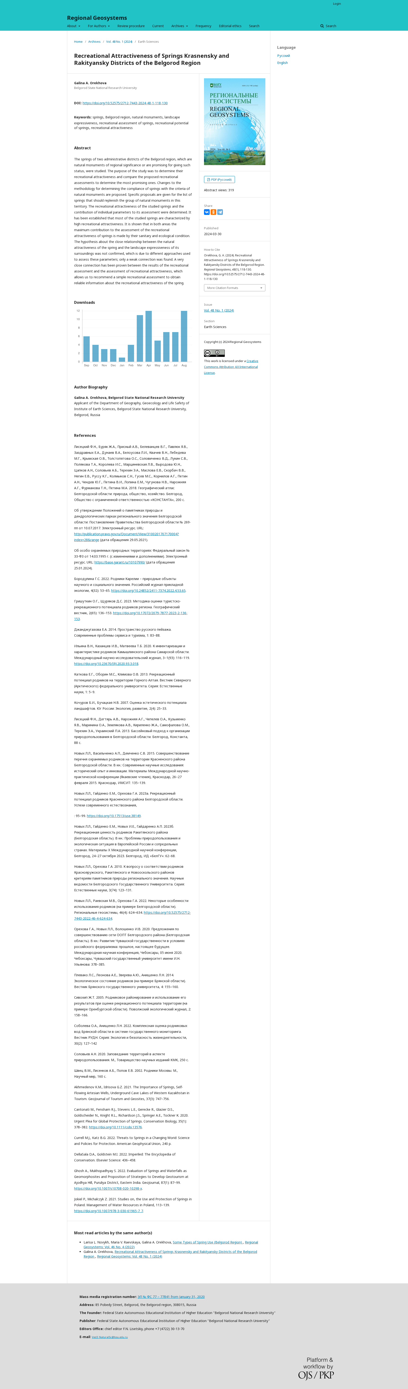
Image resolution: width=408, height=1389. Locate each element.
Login (337, 3)
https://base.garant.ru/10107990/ (119, 562)
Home (78, 41)
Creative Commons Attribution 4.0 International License (231, 367)
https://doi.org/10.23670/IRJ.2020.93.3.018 (106, 663)
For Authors (97, 26)
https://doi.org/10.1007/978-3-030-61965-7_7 (108, 1211)
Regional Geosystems (97, 17)
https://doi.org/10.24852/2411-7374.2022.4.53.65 (148, 590)
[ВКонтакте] (207, 212)
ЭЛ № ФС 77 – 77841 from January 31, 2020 (171, 1296)
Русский (283, 55)
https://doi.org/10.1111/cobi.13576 (115, 1127)
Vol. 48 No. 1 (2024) (119, 41)
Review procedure (131, 26)
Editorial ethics (230, 26)
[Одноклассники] (213, 212)
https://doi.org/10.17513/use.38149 (114, 815)
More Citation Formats (222, 288)
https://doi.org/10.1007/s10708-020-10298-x (108, 1188)
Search (254, 26)
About (72, 26)
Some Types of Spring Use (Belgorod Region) (208, 1242)
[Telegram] (220, 212)
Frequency (203, 26)
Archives (178, 26)
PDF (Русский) (221, 179)
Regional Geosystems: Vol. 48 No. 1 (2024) (129, 1256)
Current (158, 26)
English (282, 62)
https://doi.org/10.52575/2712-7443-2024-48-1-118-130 (125, 103)
